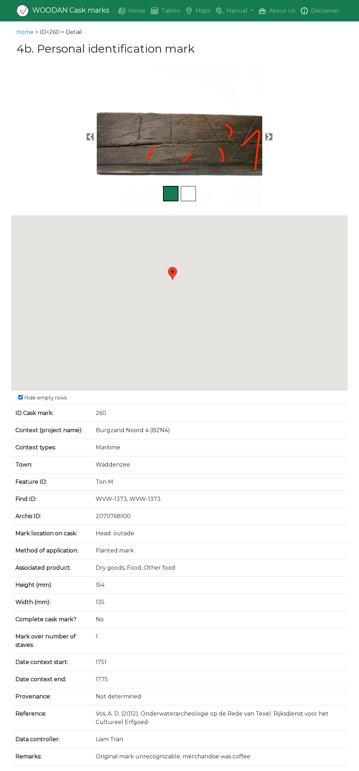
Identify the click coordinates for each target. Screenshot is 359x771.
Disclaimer (325, 10)
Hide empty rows (45, 398)
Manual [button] (237, 10)
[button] (90, 137)
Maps (202, 10)
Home (136, 10)
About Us (281, 10)
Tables (170, 10)
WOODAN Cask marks (70, 10)
